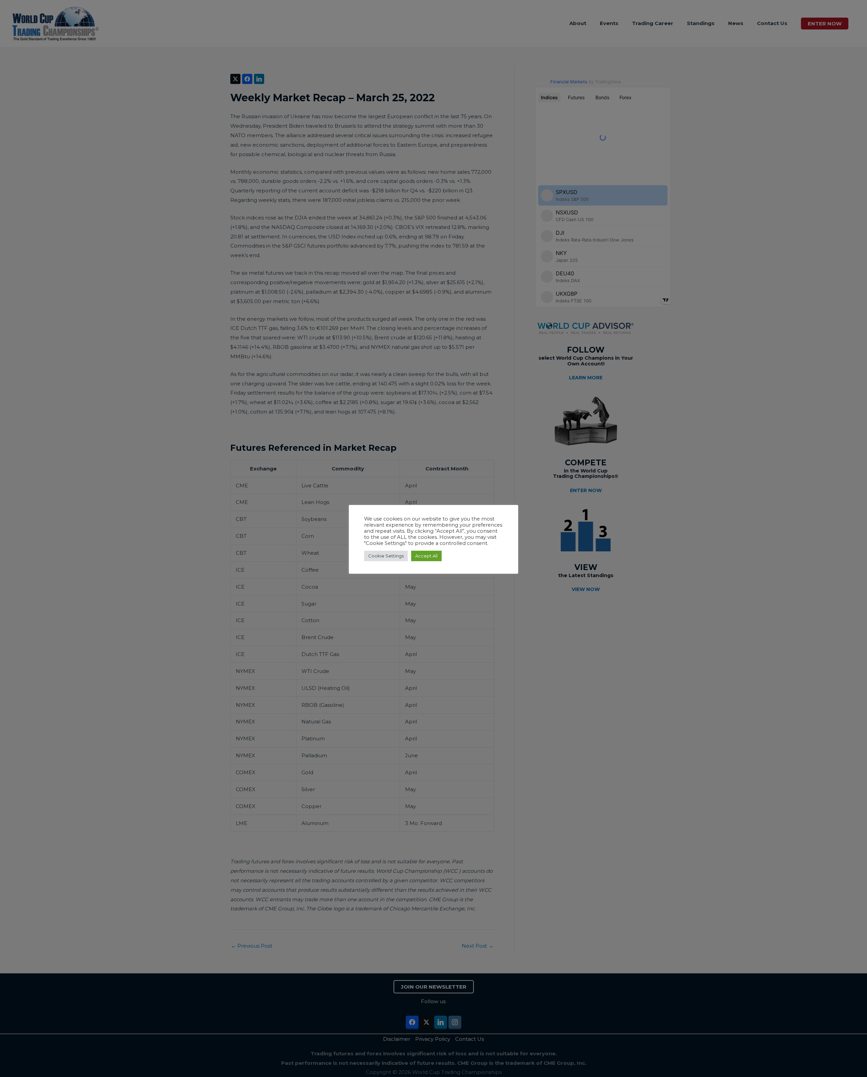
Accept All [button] (426, 555)
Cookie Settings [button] (386, 555)
